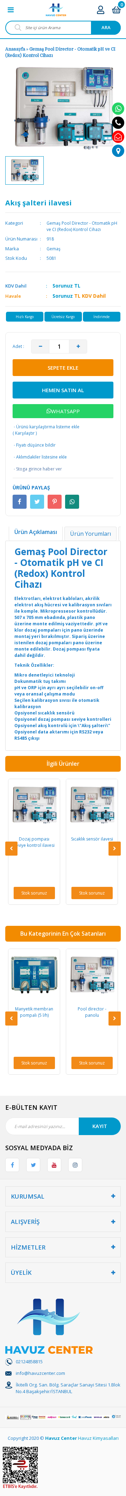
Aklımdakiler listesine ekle (40, 457)
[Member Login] (100, 9)
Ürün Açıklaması (35, 532)
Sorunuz (62, 285)
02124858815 (29, 1361)
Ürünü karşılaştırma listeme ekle (46, 427)
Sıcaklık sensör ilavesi (52, 839)
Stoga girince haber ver (37, 469)
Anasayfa (15, 49)
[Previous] (11, 849)
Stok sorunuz (52, 893)
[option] (24, 170)
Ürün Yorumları (90, 534)
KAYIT (99, 1125)
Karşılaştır (25, 433)
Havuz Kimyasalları (98, 1438)
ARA (106, 27)
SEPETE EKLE (63, 367)
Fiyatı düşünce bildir (34, 445)
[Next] (114, 849)
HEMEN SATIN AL (63, 390)
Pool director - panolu (52, 1012)
